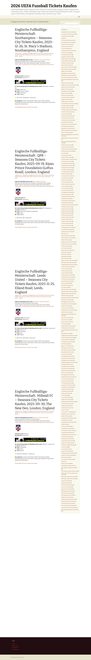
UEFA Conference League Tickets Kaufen (69, 471)
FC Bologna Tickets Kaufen (66, 167)
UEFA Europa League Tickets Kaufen (68, 476)
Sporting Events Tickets (66, 420)
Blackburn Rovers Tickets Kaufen (68, 75)
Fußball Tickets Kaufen (49, 53)
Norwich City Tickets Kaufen (67, 308)
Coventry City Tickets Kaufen (67, 116)
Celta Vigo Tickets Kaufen (66, 105)
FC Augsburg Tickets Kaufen (67, 163)
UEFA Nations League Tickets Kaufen (68, 478)
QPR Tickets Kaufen (28, 176)
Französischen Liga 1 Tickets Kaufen (68, 204)
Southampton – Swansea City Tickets (41, 59)
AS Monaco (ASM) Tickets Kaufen (67, 50)
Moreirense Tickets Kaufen (66, 299)
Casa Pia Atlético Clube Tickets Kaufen (69, 103)
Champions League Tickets (66, 107)
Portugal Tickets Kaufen (66, 333)
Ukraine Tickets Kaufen (66, 480)
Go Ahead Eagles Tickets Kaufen (67, 227)
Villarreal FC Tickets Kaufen (66, 493)
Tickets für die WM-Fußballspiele (67, 445)
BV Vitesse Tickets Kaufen (66, 95)
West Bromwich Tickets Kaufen (67, 503)
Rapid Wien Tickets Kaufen (66, 348)
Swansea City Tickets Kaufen (42, 54)
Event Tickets (64, 153)
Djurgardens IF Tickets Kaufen (67, 128)
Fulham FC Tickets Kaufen (66, 209)
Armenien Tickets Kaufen (66, 46)
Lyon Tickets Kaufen (65, 287)
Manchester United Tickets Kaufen (68, 291)
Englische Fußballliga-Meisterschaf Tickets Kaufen (34, 53)
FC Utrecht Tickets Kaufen (66, 190)
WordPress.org (15, 649)
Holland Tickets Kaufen (66, 239)
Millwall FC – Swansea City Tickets (40, 417)
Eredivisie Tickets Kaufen (66, 145)
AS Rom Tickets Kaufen (66, 52)
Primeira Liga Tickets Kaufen (67, 339)
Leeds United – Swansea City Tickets (41, 301)
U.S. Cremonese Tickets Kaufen (67, 459)
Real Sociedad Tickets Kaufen (67, 370)
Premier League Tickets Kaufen (67, 337)
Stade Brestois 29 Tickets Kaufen (68, 430)
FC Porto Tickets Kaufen (66, 186)
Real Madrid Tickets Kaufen (66, 366)
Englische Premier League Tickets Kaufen (69, 138)
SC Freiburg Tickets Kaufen (66, 383)
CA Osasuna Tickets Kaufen (66, 97)
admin (21, 56)
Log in (13, 643)
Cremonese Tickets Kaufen (66, 118)
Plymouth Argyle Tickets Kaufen (67, 325)
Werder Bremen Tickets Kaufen (67, 501)
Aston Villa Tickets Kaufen (66, 54)
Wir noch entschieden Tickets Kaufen (68, 507)
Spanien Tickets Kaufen (66, 416)
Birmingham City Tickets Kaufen (67, 73)
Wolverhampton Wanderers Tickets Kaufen (70, 509)
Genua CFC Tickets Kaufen (66, 217)
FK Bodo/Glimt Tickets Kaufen (67, 196)
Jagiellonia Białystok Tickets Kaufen (68, 264)
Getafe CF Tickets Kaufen (66, 221)
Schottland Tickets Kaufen (66, 391)
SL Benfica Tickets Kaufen (66, 403)
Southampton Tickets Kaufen (30, 54)
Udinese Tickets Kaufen (66, 463)
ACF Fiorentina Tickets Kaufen (67, 40)
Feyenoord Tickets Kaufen (66, 194)
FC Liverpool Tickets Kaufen (67, 175)
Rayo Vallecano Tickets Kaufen (67, 350)
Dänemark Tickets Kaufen (66, 122)
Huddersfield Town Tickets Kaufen (68, 244)
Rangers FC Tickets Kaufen (66, 345)
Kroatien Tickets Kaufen (66, 270)
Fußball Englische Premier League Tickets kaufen (26, 107)
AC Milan (63, 38)
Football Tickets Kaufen (66, 198)
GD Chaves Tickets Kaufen (66, 215)
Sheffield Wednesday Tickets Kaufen (68, 401)
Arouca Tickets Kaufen (65, 48)
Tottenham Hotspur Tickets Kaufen (68, 453)
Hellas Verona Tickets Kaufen (67, 235)
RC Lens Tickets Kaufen (66, 354)
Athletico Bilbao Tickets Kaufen (67, 58)
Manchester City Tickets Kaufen (67, 289)
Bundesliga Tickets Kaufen (66, 91)
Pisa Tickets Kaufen (65, 323)
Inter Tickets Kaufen (65, 248)
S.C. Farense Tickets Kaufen (67, 378)
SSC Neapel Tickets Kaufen (66, 428)
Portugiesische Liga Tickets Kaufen (68, 335)
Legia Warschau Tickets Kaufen (67, 277)
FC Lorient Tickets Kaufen (66, 178)
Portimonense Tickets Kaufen (67, 328)
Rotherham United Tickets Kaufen (68, 376)
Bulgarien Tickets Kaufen (66, 89)
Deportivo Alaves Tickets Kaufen (67, 124)
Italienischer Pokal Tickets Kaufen (68, 262)
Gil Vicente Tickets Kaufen (66, 223)
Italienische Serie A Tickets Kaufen (68, 260)
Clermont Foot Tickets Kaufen (67, 111)
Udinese (63, 461)
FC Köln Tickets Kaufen (66, 173)
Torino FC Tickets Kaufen (66, 451)
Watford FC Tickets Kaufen (66, 497)
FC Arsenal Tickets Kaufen (66, 161)
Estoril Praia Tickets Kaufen (66, 147)
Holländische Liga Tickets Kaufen (67, 242)
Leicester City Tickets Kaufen (67, 279)
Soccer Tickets (64, 409)
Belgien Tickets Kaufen (66, 71)
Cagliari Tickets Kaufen (66, 99)
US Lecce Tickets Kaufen (66, 487)
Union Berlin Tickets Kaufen (66, 484)
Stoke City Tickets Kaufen (66, 436)
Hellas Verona (64, 233)
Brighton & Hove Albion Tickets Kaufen (69, 85)
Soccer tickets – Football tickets (67, 411)
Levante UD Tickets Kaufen (66, 281)
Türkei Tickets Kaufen (65, 457)
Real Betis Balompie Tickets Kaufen (68, 362)
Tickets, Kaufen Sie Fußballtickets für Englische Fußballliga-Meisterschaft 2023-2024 (34, 64)
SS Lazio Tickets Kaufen (66, 426)
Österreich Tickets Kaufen (66, 317)
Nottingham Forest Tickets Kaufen (68, 310)
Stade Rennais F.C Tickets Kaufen (68, 434)
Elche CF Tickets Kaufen (66, 132)
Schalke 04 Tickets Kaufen (66, 389)
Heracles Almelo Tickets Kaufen (67, 237)
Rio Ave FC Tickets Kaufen (66, 372)
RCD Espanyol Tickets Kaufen (67, 358)
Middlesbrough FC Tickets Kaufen (68, 293)
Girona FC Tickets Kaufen (66, 225)
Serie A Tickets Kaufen (65, 397)
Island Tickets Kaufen (65, 254)
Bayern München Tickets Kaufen (67, 69)
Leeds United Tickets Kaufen (30, 296)
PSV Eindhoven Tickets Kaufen (67, 341)
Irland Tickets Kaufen (65, 252)
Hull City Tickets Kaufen (66, 246)
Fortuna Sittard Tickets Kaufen (67, 200)
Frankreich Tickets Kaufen (66, 202)
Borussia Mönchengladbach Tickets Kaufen (70, 79)
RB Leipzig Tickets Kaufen (66, 352)
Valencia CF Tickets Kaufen (66, 489)
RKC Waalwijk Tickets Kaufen (67, 374)
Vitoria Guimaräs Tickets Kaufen (67, 495)
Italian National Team (65, 256)
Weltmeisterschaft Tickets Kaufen (68, 499)
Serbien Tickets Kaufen (66, 393)
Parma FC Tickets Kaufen (66, 321)
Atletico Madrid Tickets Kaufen (67, 61)
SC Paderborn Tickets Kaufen (67, 387)
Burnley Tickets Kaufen (66, 93)
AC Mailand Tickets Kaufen (66, 36)
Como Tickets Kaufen (65, 114)
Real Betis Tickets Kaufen (66, 364)
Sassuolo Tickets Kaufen (66, 381)
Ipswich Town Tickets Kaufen (67, 250)
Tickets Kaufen (47, 176)
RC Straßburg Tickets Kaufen (67, 356)
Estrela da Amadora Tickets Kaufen (68, 149)
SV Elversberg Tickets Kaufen (67, 440)
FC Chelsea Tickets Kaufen (66, 169)
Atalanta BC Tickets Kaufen (66, 56)
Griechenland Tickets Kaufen (67, 229)
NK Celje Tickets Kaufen (66, 305)
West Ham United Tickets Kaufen (67, 505)
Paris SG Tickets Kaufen (66, 319)
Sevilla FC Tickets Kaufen (66, 399)
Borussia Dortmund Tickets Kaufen (68, 77)
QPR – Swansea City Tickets (39, 181)
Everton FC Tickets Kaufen (66, 157)
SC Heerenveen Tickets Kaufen (67, 385)
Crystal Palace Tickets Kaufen (67, 120)
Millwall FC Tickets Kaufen (29, 412)
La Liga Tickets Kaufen (65, 272)
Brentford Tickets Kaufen (66, 83)
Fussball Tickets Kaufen (19, 54)
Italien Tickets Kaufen (65, 258)
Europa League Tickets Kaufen (67, 151)
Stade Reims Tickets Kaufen (67, 432)
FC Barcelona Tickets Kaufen (67, 165)
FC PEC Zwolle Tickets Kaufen (67, 184)
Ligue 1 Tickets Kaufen (65, 283)
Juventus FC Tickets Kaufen (66, 266)
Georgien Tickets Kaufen (66, 219)
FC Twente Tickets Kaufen (66, 188)
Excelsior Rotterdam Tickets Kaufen (68, 159)
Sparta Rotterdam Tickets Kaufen (68, 418)
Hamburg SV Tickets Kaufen (66, 231)
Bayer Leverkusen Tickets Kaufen (68, 67)
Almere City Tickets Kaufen (66, 44)
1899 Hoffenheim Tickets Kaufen (67, 32)
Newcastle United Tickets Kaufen (68, 303)
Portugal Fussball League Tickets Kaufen (69, 330)
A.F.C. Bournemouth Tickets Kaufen (68, 34)
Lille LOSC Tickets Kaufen (66, 285)
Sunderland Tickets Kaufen (66, 438)
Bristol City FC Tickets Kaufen (67, 87)
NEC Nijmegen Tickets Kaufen (67, 301)
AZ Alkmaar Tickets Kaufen (66, 63)
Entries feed (14, 645)
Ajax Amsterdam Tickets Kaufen (67, 42)
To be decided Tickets (65, 449)
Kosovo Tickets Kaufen (66, 268)
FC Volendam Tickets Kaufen (67, 192)
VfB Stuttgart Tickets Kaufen (67, 491)
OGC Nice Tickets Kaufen (66, 312)
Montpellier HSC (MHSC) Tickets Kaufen (69, 297)
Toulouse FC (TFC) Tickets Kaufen (68, 455)
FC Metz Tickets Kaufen (66, 180)
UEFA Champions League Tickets (67, 465)
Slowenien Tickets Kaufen (66, 407)
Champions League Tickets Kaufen (68, 109)
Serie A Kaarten (64, 395)
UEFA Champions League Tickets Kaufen (69, 467)
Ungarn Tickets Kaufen (65, 482)
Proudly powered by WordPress (17, 657)
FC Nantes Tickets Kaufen (66, 182)
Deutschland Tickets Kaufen (67, 126)
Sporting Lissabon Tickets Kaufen (68, 422)
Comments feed (15, 647)
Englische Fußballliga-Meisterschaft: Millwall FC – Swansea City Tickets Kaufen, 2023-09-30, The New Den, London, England (34, 400)
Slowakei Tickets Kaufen (66, 405)
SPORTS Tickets (64, 424)
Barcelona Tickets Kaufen (66, 65)
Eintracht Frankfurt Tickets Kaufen (68, 130)
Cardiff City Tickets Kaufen (66, 101)
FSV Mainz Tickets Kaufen (66, 206)
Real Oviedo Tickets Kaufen (66, 368)
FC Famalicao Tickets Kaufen (67, 171)
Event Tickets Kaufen (65, 155)
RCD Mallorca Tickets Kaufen (67, 360)
